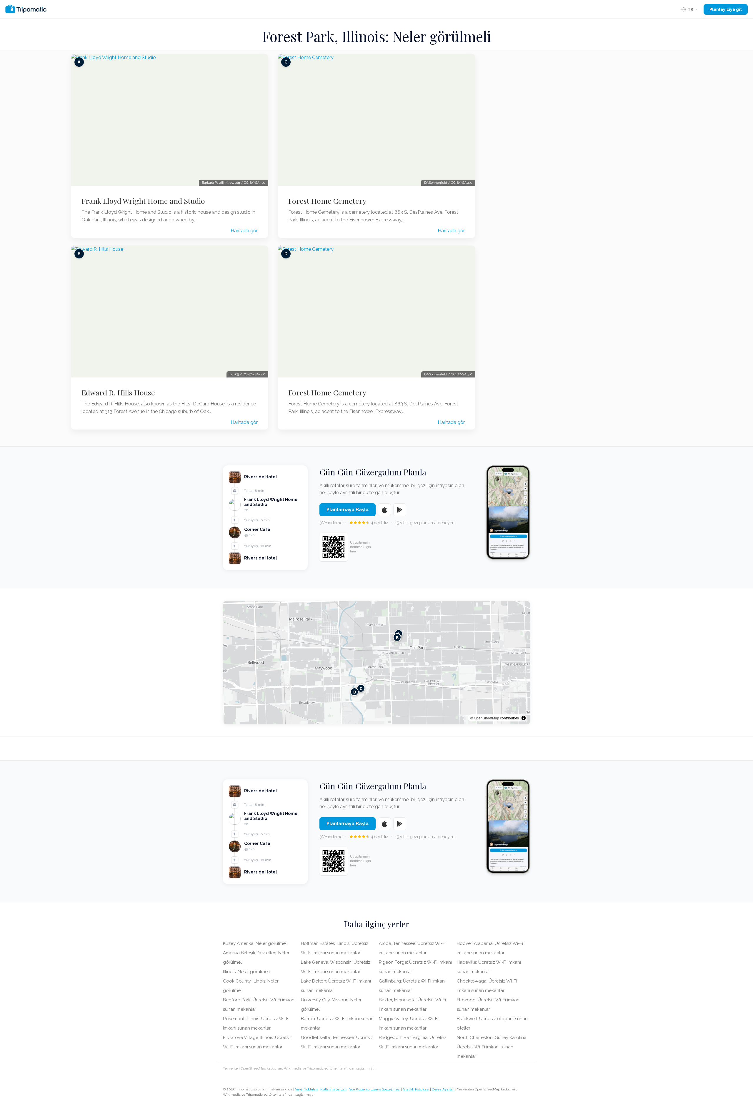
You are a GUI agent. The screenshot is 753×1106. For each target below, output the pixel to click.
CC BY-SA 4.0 (461, 183)
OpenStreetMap (486, 717)
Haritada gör (244, 230)
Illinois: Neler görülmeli (246, 971)
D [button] (354, 691)
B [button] (397, 637)
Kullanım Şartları (333, 1089)
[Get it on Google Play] (399, 509)
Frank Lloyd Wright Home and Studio (143, 200)
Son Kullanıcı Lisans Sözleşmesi (374, 1089)
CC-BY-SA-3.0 (254, 374)
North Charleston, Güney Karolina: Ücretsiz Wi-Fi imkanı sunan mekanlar (492, 1047)
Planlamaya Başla (347, 509)
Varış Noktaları (306, 1089)
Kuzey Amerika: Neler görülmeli (255, 943)
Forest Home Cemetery (327, 200)
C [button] (361, 688)
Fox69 (234, 374)
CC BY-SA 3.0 (254, 183)
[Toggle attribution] (523, 717)
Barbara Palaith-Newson (221, 183)
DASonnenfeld (435, 183)
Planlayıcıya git (725, 9)
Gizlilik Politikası (416, 1089)
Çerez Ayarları (443, 1089)
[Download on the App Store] (384, 509)
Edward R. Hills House (118, 392)
